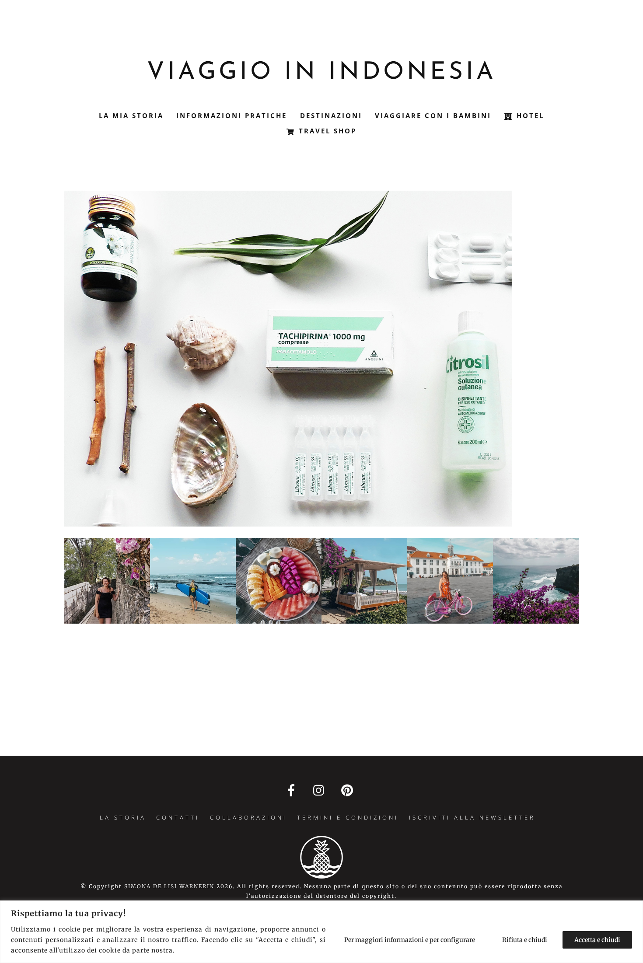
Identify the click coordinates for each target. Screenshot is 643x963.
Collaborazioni (248, 817)
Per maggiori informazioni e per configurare (409, 940)
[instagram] (321, 790)
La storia (123, 817)
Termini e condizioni (347, 817)
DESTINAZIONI (331, 115)
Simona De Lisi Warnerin (169, 886)
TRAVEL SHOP (326, 130)
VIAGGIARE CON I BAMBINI (433, 115)
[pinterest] (349, 790)
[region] (321, 931)
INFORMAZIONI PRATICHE (231, 115)
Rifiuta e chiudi (524, 940)
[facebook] (293, 790)
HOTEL (529, 115)
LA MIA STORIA (131, 115)
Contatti (177, 817)
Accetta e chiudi (597, 940)
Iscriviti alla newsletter (472, 817)
